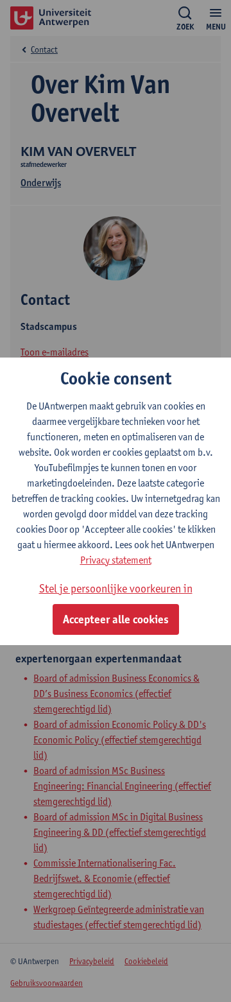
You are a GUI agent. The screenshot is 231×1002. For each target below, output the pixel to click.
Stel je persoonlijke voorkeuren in (116, 588)
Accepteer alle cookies (116, 619)
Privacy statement (115, 560)
